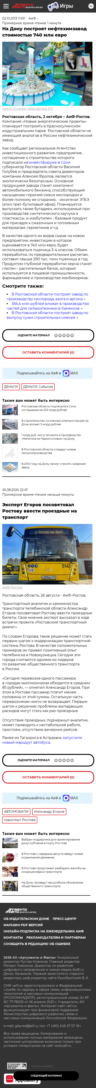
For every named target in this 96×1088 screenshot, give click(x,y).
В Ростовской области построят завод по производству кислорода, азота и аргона (47, 296)
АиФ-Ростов (12, 587)
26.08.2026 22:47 (15, 490)
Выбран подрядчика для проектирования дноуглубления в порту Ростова (50, 841)
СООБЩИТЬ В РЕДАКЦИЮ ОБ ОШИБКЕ (37, 944)
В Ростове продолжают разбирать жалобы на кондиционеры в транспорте (53, 869)
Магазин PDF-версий (23, 925)
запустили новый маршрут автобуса (42, 740)
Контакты (13, 938)
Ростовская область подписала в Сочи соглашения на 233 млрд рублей (48, 408)
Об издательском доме (26, 919)
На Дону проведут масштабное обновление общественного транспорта (52, 884)
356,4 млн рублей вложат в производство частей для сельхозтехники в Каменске (48, 306)
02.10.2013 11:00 (13, 18)
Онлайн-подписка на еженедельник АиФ (44, 931)
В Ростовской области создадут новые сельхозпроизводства (48, 451)
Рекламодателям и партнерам (56, 938)
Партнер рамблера (42, 1066)
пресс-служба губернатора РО (27, 109)
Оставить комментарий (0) (48, 352)
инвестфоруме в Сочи (49, 162)
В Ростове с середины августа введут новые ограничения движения (52, 855)
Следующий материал (46, 1075)
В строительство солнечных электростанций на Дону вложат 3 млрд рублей (54, 422)
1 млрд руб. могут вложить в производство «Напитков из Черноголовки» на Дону (51, 436)
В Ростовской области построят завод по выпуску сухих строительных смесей (47, 315)
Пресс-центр (64, 919)
